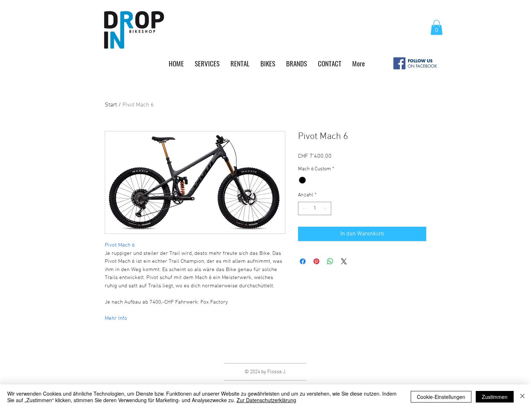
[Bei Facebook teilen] (302, 261)
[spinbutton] (314, 208)
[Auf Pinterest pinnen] (316, 261)
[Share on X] (344, 261)
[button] (436, 27)
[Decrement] (303, 208)
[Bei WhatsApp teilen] (330, 261)
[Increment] (325, 208)
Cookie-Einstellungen (441, 396)
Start (111, 105)
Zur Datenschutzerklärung (266, 400)
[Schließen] (522, 396)
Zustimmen (495, 396)
